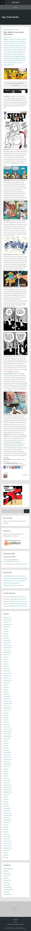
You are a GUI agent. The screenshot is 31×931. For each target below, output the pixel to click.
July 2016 (5, 796)
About (15, 922)
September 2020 (7, 680)
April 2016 (5, 803)
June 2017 (5, 771)
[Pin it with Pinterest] (13, 467)
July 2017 (5, 768)
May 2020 (5, 689)
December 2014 (7, 841)
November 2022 (7, 619)
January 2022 (6, 643)
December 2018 (7, 729)
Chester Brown (21, 41)
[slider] (24, 90)
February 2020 (7, 696)
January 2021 (6, 671)
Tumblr (23, 444)
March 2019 (6, 722)
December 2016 (7, 785)
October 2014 (6, 845)
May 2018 (5, 745)
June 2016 (6, 799)
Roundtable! (6, 887)
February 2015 (7, 836)
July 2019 (5, 713)
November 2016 (7, 787)
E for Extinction (11, 45)
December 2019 (7, 701)
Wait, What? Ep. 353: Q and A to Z (11, 583)
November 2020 (7, 675)
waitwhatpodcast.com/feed (21, 564)
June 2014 (6, 855)
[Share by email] (21, 467)
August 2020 (6, 682)
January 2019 (6, 727)
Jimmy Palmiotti (7, 52)
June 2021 (5, 659)
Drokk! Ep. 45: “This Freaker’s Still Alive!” (13, 585)
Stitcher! (6, 442)
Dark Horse (21, 43)
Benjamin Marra (22, 39)
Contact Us (15, 919)
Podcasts (10, 29)
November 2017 (7, 759)
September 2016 (7, 792)
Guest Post (6, 875)
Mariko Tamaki (20, 52)
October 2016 (6, 789)
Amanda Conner (13, 39)
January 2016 (6, 810)
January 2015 (6, 838)
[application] (15, 91)
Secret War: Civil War (20, 60)
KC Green (14, 52)
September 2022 (7, 624)
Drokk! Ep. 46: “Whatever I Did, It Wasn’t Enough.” (15, 578)
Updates (5, 892)
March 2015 (6, 834)
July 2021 (5, 657)
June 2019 (6, 715)
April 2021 (5, 664)
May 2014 (5, 857)
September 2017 (7, 764)
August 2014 (6, 850)
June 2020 (6, 687)
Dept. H (5, 45)
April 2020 (6, 692)
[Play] (6, 92)
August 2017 (6, 766)
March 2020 (6, 694)
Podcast (12, 60)
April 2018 (5, 747)
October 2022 (6, 622)
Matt (19, 444)
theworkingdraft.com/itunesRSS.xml (11, 561)
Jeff (18, 50)
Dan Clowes (6, 43)
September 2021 (7, 652)
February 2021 (7, 668)
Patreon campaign (14, 534)
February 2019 (7, 724)
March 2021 (6, 666)
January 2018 (6, 754)
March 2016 (6, 806)
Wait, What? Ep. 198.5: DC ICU (17, 596)
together (17, 442)
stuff (4, 107)
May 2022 (5, 633)
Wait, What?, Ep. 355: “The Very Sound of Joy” (14, 576)
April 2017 (5, 775)
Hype (4, 878)
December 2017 (7, 757)
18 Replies (25, 475)
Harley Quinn (19, 47)
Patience (23, 58)
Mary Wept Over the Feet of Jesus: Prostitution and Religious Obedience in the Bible (14, 56)
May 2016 (5, 801)
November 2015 (7, 815)
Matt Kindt (18, 58)
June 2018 (6, 743)
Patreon (15, 455)
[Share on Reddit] (10, 467)
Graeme (14, 47)
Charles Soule (13, 41)
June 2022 (6, 631)
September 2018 (7, 736)
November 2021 (7, 647)
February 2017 (7, 780)
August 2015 (6, 822)
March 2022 (6, 638)
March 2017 (6, 778)
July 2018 (5, 740)
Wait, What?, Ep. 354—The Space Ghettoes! (14, 580)
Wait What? (15, 29)
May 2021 (5, 661)
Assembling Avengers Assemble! (15, 924)
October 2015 (6, 817)
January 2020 (6, 699)
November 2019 (7, 703)
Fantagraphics (18, 45)
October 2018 (6, 733)
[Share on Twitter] (7, 467)
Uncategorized (7, 889)
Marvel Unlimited (11, 54)
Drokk (4, 871)
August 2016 (6, 794)
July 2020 (5, 685)
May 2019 (5, 717)
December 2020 (7, 673)
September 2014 (7, 848)
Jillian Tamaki (22, 50)
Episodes (5, 29)
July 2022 (5, 629)
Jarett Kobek (13, 50)
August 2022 (6, 626)
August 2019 (6, 710)
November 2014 (7, 843)
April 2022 (6, 636)
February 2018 (7, 752)
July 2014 (5, 852)
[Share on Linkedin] (16, 467)
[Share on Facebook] (4, 467)
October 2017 (6, 761)
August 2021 (6, 654)
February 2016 (7, 808)
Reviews (5, 885)
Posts (4, 882)
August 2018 (6, 738)
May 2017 (5, 773)
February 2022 (7, 640)
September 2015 (7, 820)
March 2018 (6, 750)
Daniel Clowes (14, 43)
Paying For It (6, 60)
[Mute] (20, 92)
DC (25, 43)
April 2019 (5, 719)
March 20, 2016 (7, 37)
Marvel (5, 54)
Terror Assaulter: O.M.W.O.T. (10, 62)
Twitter (12, 521)
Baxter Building (7, 868)
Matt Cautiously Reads (18, 599)
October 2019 (6, 706)
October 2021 (6, 650)
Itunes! (9, 442)
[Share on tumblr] (18, 467)
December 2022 (7, 617)
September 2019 (7, 708)
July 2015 (5, 824)
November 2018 (7, 731)
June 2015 (5, 827)
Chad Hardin (6, 41)
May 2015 (5, 829)
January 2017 (6, 782)
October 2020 (6, 678)
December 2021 (7, 645)
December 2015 (7, 813)
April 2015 (5, 831)
